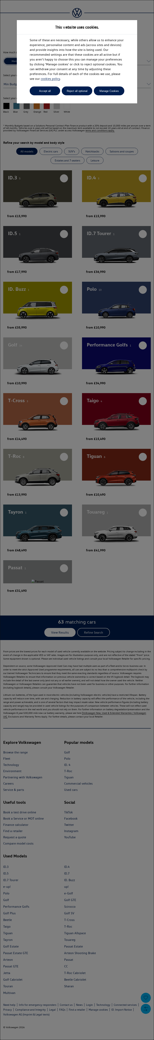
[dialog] (77, 520)
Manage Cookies (109, 90)
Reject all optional (77, 90)
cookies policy (50, 79)
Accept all (45, 90)
